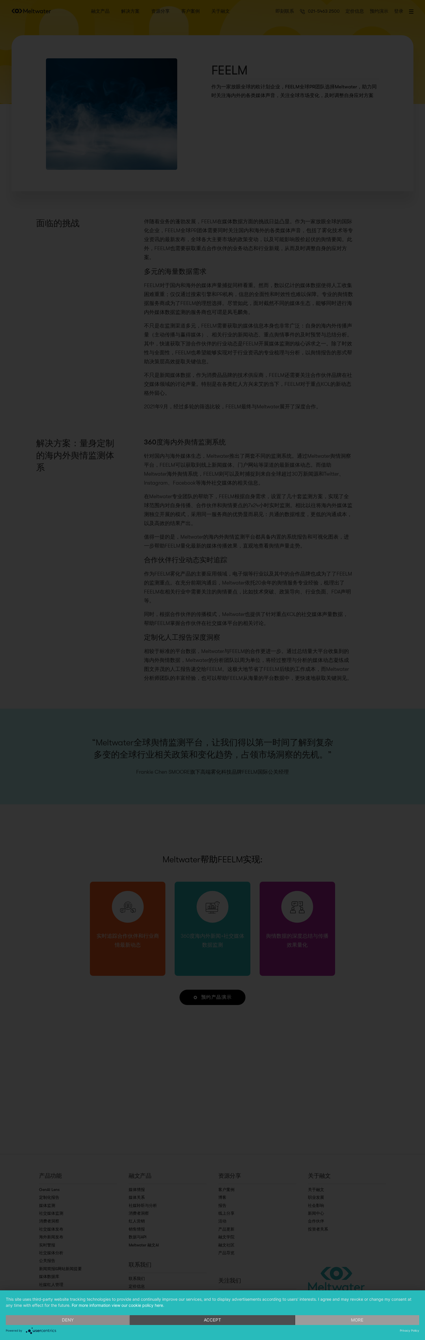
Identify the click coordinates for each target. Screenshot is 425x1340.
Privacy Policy (409, 1330)
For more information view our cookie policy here (117, 1305)
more (357, 1320)
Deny (68, 1320)
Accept (212, 1320)
